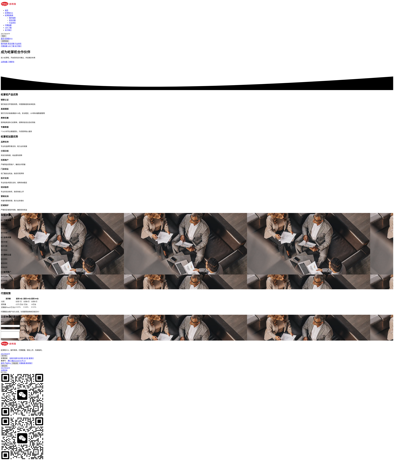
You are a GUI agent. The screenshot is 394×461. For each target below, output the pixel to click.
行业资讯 (12, 23)
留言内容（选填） (26, 338)
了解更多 (11, 62)
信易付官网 (13, 358)
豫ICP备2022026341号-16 (16, 361)
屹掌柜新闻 (9, 15)
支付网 (20, 358)
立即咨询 (4, 370)
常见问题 (12, 20)
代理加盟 (8, 25)
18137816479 (5, 368)
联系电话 (23, 330)
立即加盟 (4, 62)
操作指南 (12, 18)
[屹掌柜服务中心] (8, 6)
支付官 (25, 358)
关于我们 (8, 30)
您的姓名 (23, 326)
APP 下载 (8, 28)
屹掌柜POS (9, 13)
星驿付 (31, 358)
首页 (6, 10)
